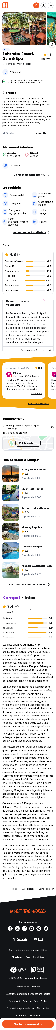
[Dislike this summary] (50, 350)
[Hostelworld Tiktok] (46, 928)
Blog (11, 950)
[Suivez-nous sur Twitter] (17, 928)
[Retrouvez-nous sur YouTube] (31, 928)
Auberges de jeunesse (27, 950)
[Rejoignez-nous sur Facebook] (10, 928)
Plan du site (43, 1008)
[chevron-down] (30, 609)
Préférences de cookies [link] (28, 1015)
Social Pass (38, 957)
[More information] (48, 303)
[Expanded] (6, 888)
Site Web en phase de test (21, 1008)
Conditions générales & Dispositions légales (28, 994)
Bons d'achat (40, 1001)
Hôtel (6, 49)
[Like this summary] (43, 350)
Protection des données (28, 986)
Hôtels (44, 950)
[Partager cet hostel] (52, 45)
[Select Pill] (36, 5)
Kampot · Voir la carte (18, 63)
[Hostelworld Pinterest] (38, 928)
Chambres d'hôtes (21, 957)
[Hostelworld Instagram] (24, 928)
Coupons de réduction (20, 1001)
